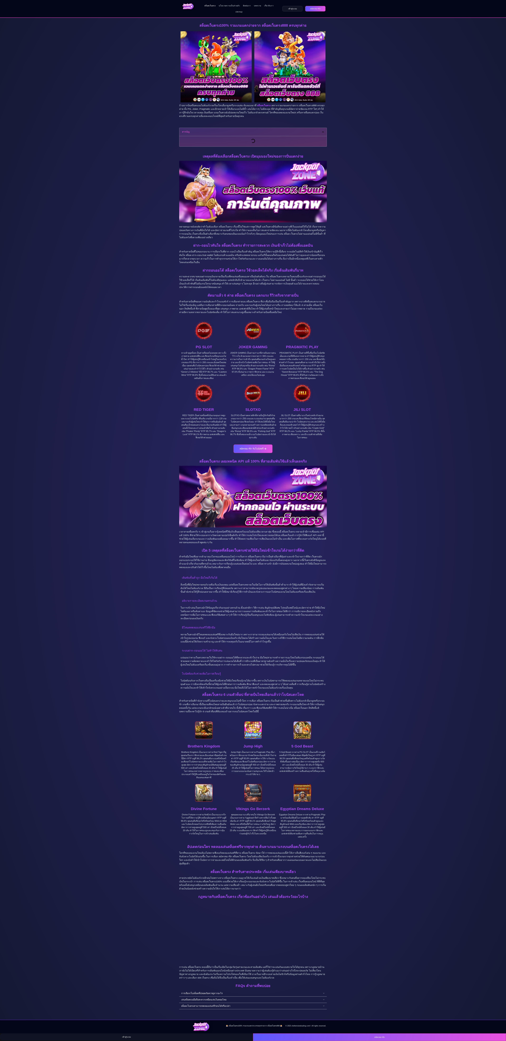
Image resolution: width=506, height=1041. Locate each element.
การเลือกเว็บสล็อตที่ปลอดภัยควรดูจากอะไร (202, 993)
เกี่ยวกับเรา (269, 6)
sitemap (238, 12)
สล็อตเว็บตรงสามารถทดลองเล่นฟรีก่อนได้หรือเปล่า (205, 1006)
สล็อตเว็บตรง (210, 6)
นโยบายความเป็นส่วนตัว (229, 6)
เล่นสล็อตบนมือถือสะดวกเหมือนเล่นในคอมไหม (204, 999)
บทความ (257, 6)
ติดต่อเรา (247, 6)
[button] (323, 132)
